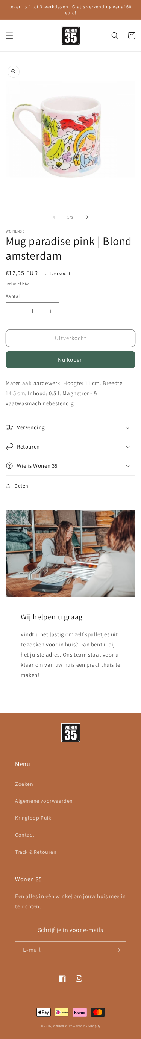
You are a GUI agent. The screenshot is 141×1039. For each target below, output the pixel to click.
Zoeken (24, 784)
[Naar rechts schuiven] (87, 217)
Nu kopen (70, 359)
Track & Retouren (36, 852)
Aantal (13, 296)
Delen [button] (21, 485)
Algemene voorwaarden (44, 800)
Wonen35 (60, 1026)
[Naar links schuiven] (54, 217)
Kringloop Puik (33, 817)
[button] (9, 35)
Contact (24, 834)
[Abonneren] (117, 950)
